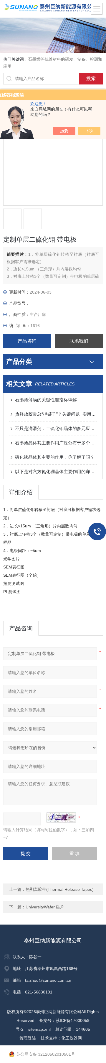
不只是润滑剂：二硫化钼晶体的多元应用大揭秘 (56, 428)
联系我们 (78, 340)
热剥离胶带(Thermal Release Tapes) (60, 889)
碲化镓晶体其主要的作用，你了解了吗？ (55, 457)
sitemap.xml (39, 1029)
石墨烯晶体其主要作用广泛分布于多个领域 (56, 442)
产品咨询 (27, 340)
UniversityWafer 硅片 (45, 907)
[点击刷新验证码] (61, 817)
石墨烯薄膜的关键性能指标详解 (46, 399)
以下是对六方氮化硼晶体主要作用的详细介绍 (56, 471)
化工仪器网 (71, 1038)
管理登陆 (27, 1038)
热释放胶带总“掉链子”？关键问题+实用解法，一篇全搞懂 (56, 414)
